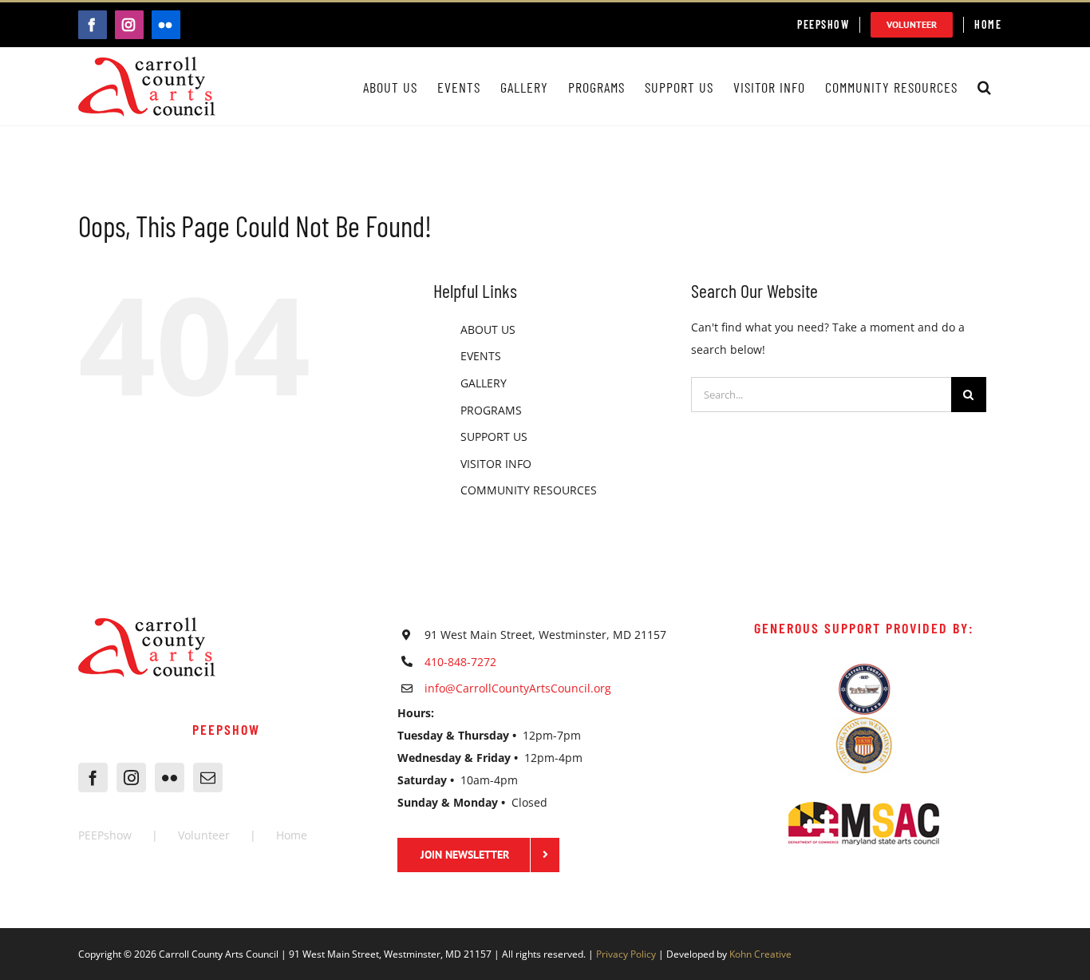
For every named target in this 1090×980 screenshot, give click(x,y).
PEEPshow (105, 835)
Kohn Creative (760, 954)
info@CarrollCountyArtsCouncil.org (518, 688)
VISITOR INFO (495, 463)
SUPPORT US (493, 436)
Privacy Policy (626, 954)
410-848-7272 (460, 661)
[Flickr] (169, 777)
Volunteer (204, 835)
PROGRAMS (491, 410)
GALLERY (483, 383)
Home (291, 835)
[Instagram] (131, 777)
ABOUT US (487, 329)
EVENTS (480, 355)
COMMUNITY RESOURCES (528, 490)
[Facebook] (93, 777)
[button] (984, 86)
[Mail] (208, 777)
